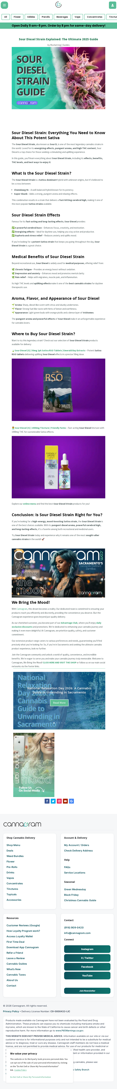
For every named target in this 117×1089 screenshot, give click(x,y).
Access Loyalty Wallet (20, 936)
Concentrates (94, 17)
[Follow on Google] (71, 801)
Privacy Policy (11, 1011)
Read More (59, 702)
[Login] (112, 5)
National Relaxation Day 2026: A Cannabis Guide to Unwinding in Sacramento (59, 690)
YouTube (87, 975)
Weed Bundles (15, 856)
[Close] (71, 1050)
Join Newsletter (87, 991)
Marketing (55, 44)
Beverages (62, 17)
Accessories (14, 899)
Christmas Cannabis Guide (80, 900)
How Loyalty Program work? (23, 930)
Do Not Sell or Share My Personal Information (30, 1077)
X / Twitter (87, 957)
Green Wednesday (75, 889)
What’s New (14, 969)
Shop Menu (13, 845)
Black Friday (71, 894)
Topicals (12, 894)
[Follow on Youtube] (65, 801)
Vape (77, 17)
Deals (10, 850)
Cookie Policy (20, 1070)
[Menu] (4, 5)
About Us (12, 980)
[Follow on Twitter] (53, 801)
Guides (66, 44)
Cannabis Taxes (16, 974)
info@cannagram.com (77, 932)
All (5, 17)
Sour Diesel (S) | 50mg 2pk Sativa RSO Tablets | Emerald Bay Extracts (50, 350)
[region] (39, 1066)
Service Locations (74, 872)
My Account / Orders (76, 845)
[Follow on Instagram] (59, 801)
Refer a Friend (15, 952)
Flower (17, 17)
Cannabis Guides (17, 963)
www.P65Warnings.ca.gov (69, 1030)
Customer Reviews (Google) (23, 925)
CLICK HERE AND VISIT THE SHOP (59, 662)
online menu (29, 503)
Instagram (87, 949)
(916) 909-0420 (74, 927)
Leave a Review (16, 958)
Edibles (31, 17)
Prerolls (46, 17)
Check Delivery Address (78, 850)
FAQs (67, 867)
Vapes (10, 877)
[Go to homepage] (22, 824)
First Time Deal (15, 941)
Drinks (10, 872)
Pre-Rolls (12, 866)
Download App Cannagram (23, 947)
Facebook (87, 966)
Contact (11, 985)
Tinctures (12, 888)
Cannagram (22, 608)
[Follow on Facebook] (47, 801)
